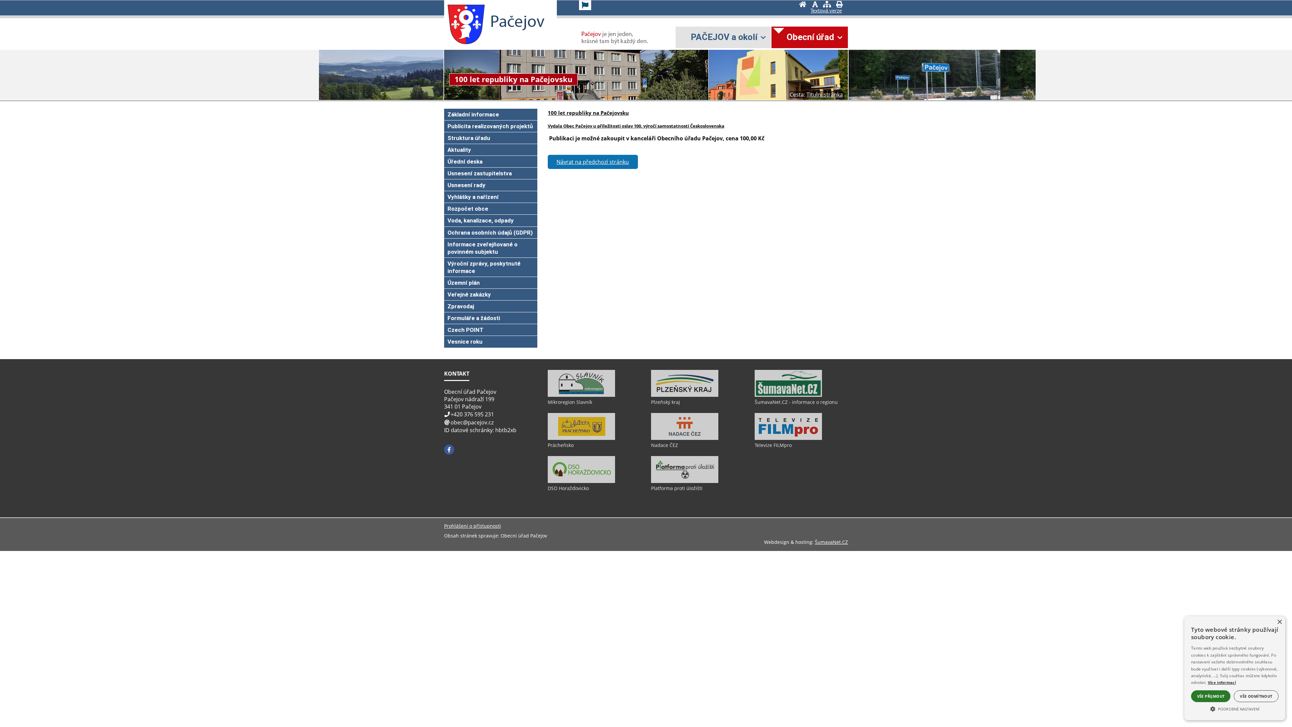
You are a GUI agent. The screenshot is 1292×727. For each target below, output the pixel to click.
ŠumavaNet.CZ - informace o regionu (796, 402)
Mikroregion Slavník (570, 402)
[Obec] (466, 24)
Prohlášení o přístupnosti (472, 526)
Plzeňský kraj (665, 402)
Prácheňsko (561, 445)
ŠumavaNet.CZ (831, 542)
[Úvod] (803, 5)
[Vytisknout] (839, 5)
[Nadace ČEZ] (684, 438)
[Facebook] (449, 450)
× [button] (1279, 622)
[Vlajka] (585, 5)
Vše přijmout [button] (1211, 696)
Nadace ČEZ (664, 445)
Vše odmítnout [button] (1256, 696)
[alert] (1234, 668)
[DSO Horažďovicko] (581, 481)
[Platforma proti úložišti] (684, 481)
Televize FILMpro (773, 445)
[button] (1235, 708)
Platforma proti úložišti (677, 488)
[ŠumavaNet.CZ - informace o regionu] (788, 395)
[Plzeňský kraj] (684, 395)
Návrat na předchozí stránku (593, 162)
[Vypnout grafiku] (815, 5)
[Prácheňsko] (581, 438)
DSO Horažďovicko (568, 488)
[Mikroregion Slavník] (581, 395)
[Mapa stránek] (827, 5)
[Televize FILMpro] (788, 438)
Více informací (1222, 682)
